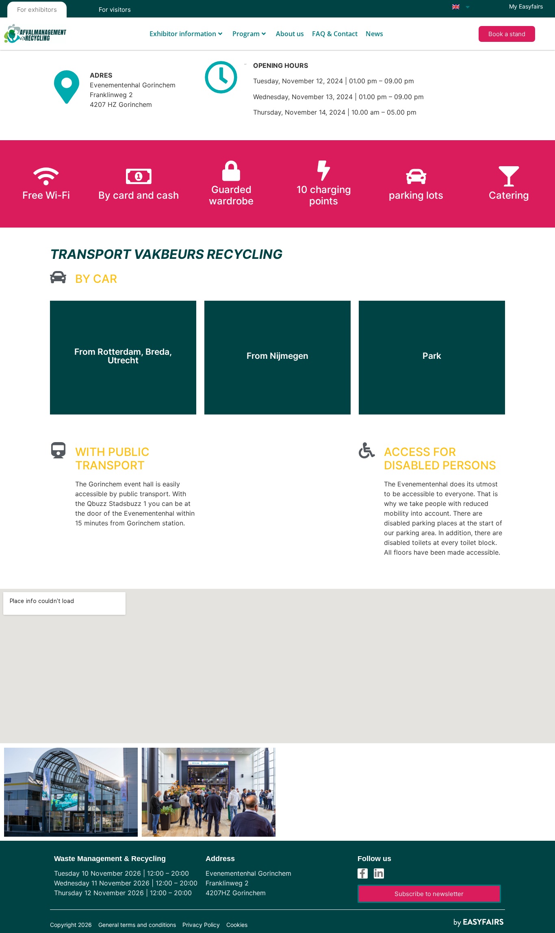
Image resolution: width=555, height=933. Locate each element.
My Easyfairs (526, 6)
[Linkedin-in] (379, 873)
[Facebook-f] (363, 873)
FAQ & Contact (335, 33)
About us (290, 33)
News (374, 33)
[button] (507, 34)
